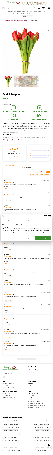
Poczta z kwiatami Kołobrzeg (41, 447)
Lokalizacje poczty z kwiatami (35, 403)
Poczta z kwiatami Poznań (11, 424)
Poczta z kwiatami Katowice (11, 434)
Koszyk (29, 385)
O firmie (30, 399)
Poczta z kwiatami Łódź (43, 421)
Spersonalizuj (25, 237)
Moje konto (30, 383)
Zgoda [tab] (9, 220)
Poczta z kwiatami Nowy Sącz (41, 444)
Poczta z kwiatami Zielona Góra (12, 450)
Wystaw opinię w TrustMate (26, 359)
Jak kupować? (6, 385)
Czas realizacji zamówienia (9, 397)
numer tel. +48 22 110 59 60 (20, 13)
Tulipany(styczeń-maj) (22, 20)
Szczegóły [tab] (26, 220)
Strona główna (6, 20)
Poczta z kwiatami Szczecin (42, 427)
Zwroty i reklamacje (33, 373)
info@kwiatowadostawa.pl (34, 13)
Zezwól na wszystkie (43, 237)
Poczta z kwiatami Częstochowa (40, 437)
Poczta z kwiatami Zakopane (11, 444)
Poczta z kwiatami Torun (42, 434)
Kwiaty (13, 20)
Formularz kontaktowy (8, 387)
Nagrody (30, 397)
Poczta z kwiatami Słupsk (10, 447)
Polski (24, 16)
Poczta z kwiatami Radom (10, 440)
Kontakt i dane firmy (33, 393)
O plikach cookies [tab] (43, 220)
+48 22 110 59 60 (6, 374)
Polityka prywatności (33, 371)
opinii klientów (14, 153)
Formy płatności (6, 393)
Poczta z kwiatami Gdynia (42, 440)
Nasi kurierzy (31, 395)
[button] (5, 165)
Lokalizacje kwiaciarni (33, 407)
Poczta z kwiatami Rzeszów (42, 430)
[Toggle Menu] (49, 8)
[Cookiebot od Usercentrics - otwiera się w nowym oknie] (45, 216)
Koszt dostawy (6, 395)
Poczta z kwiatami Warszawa (11, 427)
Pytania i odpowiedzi (8, 383)
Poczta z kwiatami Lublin (10, 437)
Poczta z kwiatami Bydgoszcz (41, 424)
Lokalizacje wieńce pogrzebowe (36, 405)
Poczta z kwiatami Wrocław (11, 421)
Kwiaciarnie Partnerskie (34, 401)
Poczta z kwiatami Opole (42, 450)
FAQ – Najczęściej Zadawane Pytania (12, 140)
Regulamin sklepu (32, 369)
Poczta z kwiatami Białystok (11, 430)
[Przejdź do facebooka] (3, 377)
